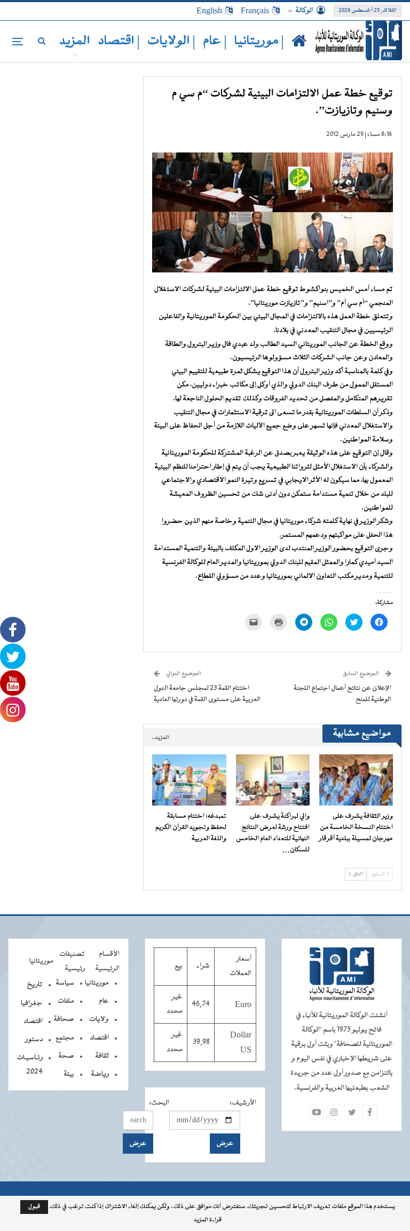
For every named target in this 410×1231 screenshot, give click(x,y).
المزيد (74, 41)
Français (255, 10)
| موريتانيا (259, 41)
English (209, 10)
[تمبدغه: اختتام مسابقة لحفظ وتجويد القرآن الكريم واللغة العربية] (189, 780)
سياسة (65, 983)
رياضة (100, 1074)
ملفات (66, 1001)
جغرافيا (32, 1003)
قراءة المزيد (208, 1220)
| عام (215, 41)
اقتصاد (99, 1038)
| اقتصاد (119, 41)
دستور (34, 1039)
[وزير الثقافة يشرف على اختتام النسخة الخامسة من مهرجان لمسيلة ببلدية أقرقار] (356, 780)
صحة (66, 1056)
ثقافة (102, 1056)
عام (104, 1001)
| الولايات (171, 41)
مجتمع (65, 1038)
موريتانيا (97, 983)
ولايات (99, 1019)
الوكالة (304, 10)
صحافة (63, 1019)
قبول (34, 1207)
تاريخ (35, 984)
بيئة (69, 1074)
